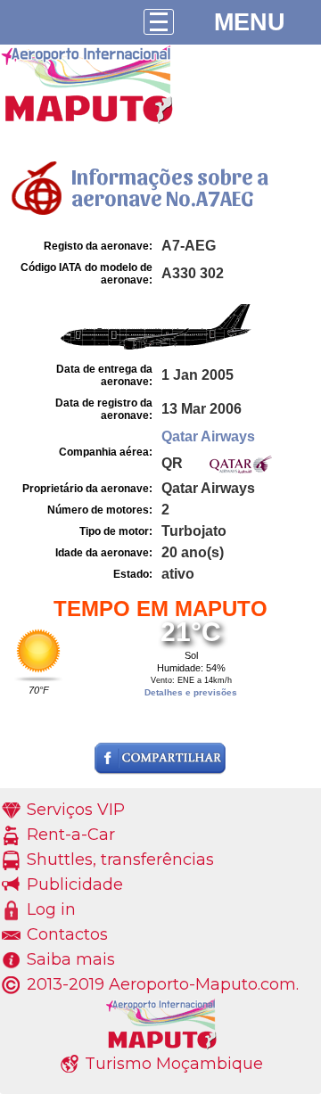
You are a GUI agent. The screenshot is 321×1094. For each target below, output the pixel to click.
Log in (51, 909)
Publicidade (75, 884)
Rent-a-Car (71, 834)
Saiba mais (71, 959)
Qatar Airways (208, 436)
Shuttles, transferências (120, 859)
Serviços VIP (76, 809)
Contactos (67, 934)
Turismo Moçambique (174, 1063)
